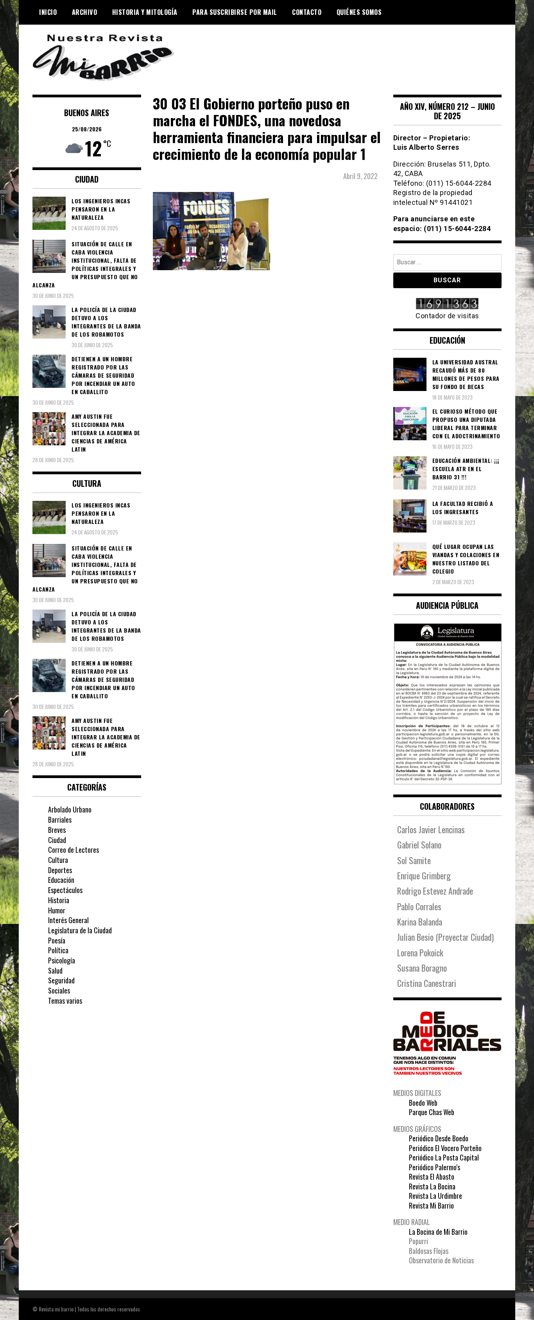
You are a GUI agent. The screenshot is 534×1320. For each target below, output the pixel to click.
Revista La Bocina (432, 1186)
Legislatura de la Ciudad (80, 930)
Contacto (306, 12)
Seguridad (61, 980)
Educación (61, 880)
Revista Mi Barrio (431, 1205)
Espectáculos (65, 890)
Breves (57, 830)
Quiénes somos (359, 12)
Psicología (61, 960)
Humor (56, 910)
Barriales (60, 819)
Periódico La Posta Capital (444, 1157)
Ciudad (57, 840)
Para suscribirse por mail (234, 12)
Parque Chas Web (431, 1112)
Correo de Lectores (73, 850)
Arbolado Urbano (69, 809)
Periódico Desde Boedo (438, 1138)
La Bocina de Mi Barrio (438, 1232)
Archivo (84, 12)
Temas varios (65, 1000)
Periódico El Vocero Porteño (445, 1148)
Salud (55, 970)
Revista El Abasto (431, 1176)
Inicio (48, 12)
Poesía (56, 940)
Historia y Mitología (144, 12)
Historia (58, 900)
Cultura (58, 860)
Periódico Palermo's (434, 1167)
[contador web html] (447, 304)
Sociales (59, 990)
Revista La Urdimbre (435, 1196)
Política (58, 950)
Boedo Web (423, 1103)
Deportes (60, 870)
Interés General (68, 920)
